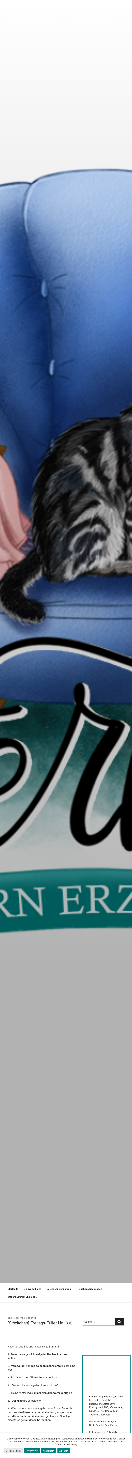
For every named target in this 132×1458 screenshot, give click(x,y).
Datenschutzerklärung (59, 1288)
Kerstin (31, 1318)
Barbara (53, 1346)
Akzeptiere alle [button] (32, 1450)
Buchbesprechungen (90, 1288)
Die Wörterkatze (32, 1288)
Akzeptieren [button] (48, 1450)
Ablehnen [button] (63, 1450)
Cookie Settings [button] (13, 1450)
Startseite (13, 1288)
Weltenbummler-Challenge (22, 1296)
